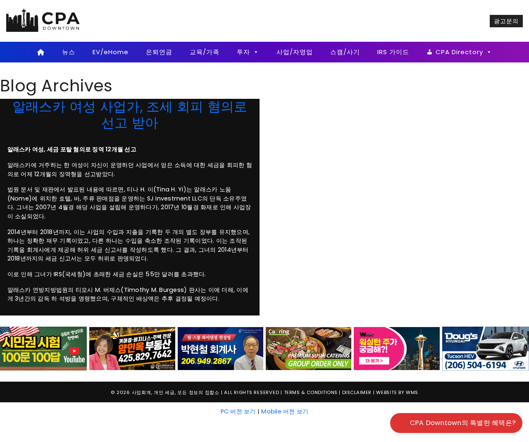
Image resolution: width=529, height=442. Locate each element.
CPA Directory (459, 52)
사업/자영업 (294, 52)
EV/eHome (111, 52)
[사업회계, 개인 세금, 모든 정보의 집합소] (43, 21)
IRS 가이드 (393, 52)
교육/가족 (204, 52)
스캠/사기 (345, 52)
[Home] (40, 52)
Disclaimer (357, 392)
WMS (412, 392)
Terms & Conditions (311, 392)
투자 (243, 52)
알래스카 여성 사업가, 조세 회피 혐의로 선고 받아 (130, 114)
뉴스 (68, 52)
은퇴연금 (159, 52)
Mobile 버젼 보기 (284, 411)
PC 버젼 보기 (238, 411)
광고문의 (506, 21)
